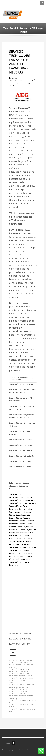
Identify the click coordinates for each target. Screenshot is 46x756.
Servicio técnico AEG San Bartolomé (21, 685)
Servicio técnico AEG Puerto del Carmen (20, 681)
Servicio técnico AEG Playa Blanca (21, 676)
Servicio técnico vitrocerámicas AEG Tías (22, 710)
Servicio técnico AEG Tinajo (18, 691)
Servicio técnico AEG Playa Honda (21, 678)
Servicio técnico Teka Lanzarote (22, 500)
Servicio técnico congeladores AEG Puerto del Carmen (21, 697)
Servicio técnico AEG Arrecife (21, 660)
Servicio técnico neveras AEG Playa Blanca (21, 706)
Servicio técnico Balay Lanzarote (22, 503)
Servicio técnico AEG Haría (18, 671)
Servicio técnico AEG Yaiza (18, 694)
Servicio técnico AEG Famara (19, 669)
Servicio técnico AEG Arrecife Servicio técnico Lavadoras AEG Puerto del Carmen (22, 665)
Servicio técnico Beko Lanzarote (22, 547)
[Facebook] (13, 743)
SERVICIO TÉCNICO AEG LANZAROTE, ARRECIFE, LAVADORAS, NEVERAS (19, 61)
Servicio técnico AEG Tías (17, 689)
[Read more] (12, 655)
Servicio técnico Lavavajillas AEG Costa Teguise (22, 701)
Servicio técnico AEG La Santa (19, 674)
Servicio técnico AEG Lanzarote (21, 379)
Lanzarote (13, 78)
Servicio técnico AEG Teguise (19, 687)
